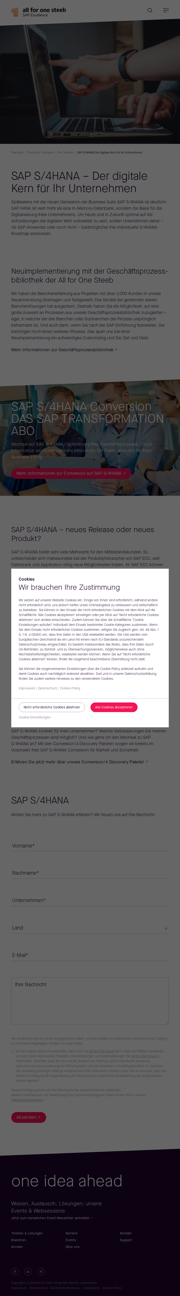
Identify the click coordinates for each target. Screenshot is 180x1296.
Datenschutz (47, 688)
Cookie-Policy (70, 688)
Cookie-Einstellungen (35, 717)
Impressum (27, 688)
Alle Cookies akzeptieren (114, 707)
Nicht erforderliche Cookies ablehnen (52, 707)
